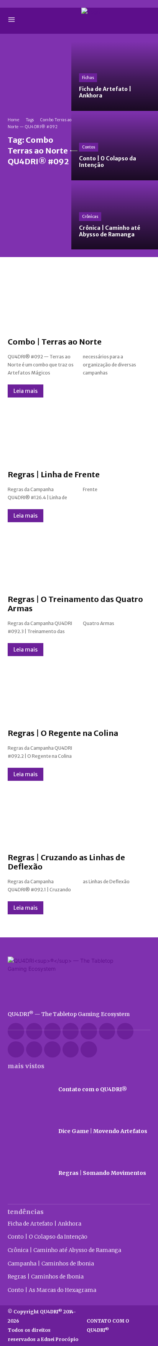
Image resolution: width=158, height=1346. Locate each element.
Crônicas (90, 216)
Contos (88, 147)
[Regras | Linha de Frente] (79, 433)
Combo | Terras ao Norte (55, 341)
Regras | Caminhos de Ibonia (46, 1276)
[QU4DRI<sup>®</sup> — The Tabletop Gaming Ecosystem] (79, 980)
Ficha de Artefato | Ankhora (44, 1223)
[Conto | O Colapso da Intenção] (114, 145)
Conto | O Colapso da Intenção (47, 1236)
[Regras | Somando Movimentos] (29, 1173)
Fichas (88, 77)
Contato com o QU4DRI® (92, 1089)
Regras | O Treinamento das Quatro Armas (75, 603)
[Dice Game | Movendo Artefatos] (29, 1131)
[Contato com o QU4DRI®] (29, 1089)
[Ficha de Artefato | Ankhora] (114, 76)
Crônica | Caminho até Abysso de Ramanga (64, 1250)
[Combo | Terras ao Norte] (79, 301)
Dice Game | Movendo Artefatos (102, 1131)
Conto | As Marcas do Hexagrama (52, 1290)
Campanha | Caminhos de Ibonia (51, 1263)
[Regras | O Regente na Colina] (79, 692)
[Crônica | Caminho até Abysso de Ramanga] (114, 215)
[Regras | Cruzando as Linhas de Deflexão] (79, 817)
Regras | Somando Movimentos (102, 1173)
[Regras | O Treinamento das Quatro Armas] (79, 558)
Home (13, 119)
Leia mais (25, 391)
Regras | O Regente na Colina (63, 733)
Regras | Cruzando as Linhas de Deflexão (66, 862)
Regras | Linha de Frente (54, 474)
